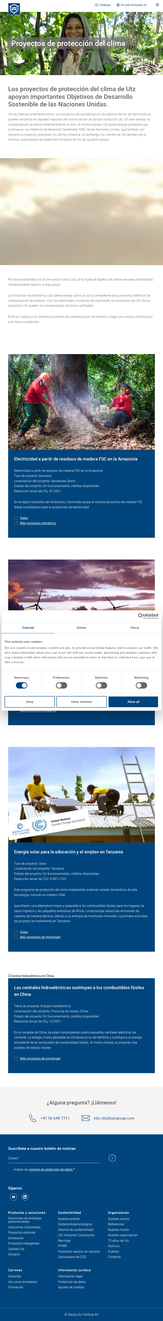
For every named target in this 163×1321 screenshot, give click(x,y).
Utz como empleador (22, 1282)
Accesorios (15, 1238)
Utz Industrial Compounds (76, 1235)
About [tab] (134, 627)
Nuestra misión (118, 1230)
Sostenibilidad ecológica (75, 1224)
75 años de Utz (118, 1241)
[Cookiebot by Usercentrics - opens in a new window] (141, 616)
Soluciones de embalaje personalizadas (24, 1220)
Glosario (14, 1254)
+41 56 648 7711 (55, 1118)
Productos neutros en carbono (79, 1251)
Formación (15, 1287)
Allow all (133, 701)
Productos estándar (22, 1232)
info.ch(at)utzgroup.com (114, 1118)
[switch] (61, 685)
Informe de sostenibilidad (75, 1230)
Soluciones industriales (24, 1227)
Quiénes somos (119, 1219)
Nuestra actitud (69, 1219)
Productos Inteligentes (23, 1243)
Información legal (70, 1276)
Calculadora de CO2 (72, 1257)
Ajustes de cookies (71, 1287)
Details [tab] (81, 627)
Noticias (113, 1246)
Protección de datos (72, 1282)
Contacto (114, 1257)
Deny (29, 701)
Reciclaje (64, 1241)
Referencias (116, 1224)
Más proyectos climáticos (38, 523)
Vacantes (14, 1276)
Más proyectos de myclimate (40, 937)
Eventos (113, 1251)
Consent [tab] (28, 627)
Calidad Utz (16, 1249)
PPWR (62, 1246)
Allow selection (81, 701)
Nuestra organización (123, 1235)
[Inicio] (14, 9)
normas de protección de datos (51, 1169)
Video (24, 518)
